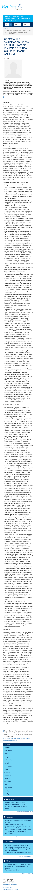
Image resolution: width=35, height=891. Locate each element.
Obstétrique (7, 781)
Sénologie (7, 791)
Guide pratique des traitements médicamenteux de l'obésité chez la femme (17, 825)
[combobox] (17, 24)
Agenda (16, 17)
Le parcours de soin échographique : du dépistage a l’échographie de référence (16, 846)
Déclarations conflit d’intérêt (10, 889)
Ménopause (7, 775)
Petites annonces (11, 20)
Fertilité (6, 763)
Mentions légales (7, 887)
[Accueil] (12, 7)
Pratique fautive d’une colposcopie (15, 802)
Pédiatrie (7, 778)
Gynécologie (8, 766)
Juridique (7, 772)
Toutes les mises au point (24, 837)
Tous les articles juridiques (24, 812)
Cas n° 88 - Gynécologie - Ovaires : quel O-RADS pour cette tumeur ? (17, 850)
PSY (5, 784)
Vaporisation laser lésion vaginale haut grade (18, 864)
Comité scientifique (24, 18)
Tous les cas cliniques (25, 856)
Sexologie (7, 794)
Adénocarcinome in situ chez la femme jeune (18, 852)
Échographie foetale (10, 757)
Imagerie (7, 769)
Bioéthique (7, 747)
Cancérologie (8, 751)
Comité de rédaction (9, 18)
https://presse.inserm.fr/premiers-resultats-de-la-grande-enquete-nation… (16, 739)
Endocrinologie (8, 760)
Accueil (8, 17)
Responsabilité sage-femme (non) (15, 804)
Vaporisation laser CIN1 (12, 870)
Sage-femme (8, 788)
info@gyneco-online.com (10, 884)
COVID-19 (7, 754)
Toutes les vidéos (26, 873)
